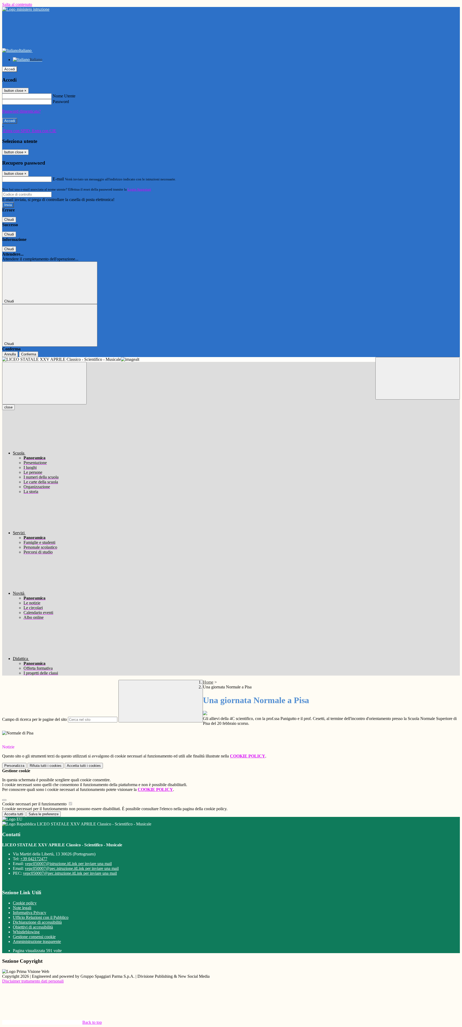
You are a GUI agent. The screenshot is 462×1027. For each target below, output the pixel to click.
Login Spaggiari (139, 189)
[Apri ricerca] (417, 378)
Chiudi (9, 220)
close (8, 407)
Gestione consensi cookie (34, 936)
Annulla (10, 354)
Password (61, 101)
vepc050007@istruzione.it (68, 863)
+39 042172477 (33, 859)
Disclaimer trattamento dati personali (33, 981)
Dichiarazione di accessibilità (37, 922)
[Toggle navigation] (44, 383)
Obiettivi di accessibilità (33, 927)
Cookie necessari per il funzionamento (35, 804)
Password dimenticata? (21, 111)
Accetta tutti (84, 766)
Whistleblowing (26, 932)
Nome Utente (64, 96)
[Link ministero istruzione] (25, 9)
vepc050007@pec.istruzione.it (72, 868)
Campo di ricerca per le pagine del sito (34, 719)
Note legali (22, 907)
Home (208, 682)
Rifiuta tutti (45, 766)
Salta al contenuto (17, 4)
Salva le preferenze (44, 814)
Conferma (28, 354)
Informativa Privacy (29, 912)
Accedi (9, 69)
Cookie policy (25, 903)
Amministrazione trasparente (37, 941)
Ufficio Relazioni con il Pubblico (40, 917)
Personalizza (14, 766)
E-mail (58, 179)
